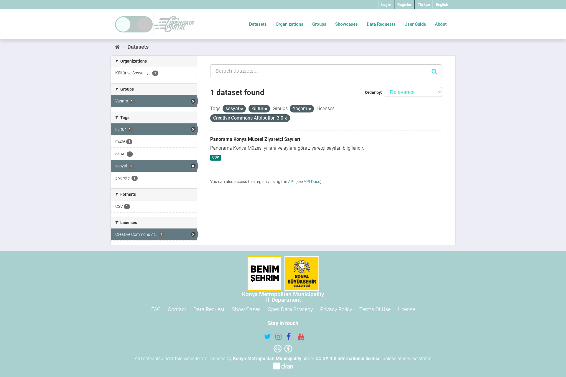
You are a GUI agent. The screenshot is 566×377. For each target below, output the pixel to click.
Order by (373, 92)
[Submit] (435, 71)
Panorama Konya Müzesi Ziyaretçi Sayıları (255, 139)
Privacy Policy (336, 309)
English (442, 4)
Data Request (209, 309)
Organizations (289, 24)
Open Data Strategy (290, 309)
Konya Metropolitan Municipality (267, 358)
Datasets (258, 24)
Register (404, 4)
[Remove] (241, 109)
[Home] (117, 47)
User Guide (415, 24)
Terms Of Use (375, 309)
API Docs (312, 181)
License (406, 309)
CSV (215, 158)
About (441, 24)
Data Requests (381, 24)
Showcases (346, 24)
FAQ (156, 309)
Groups (319, 24)
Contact (177, 309)
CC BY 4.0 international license (348, 358)
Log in (386, 4)
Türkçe (424, 4)
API (291, 181)
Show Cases (246, 309)
